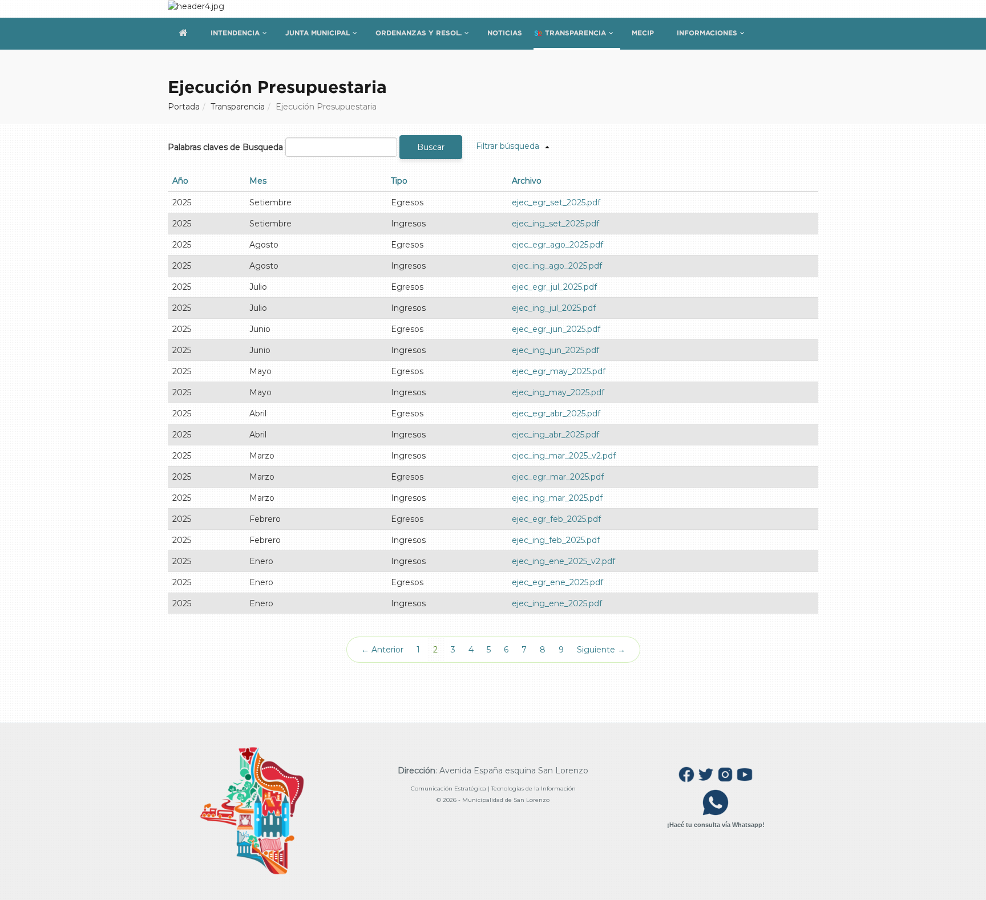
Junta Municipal (317, 33)
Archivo (527, 181)
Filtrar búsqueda (507, 146)
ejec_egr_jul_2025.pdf (554, 287)
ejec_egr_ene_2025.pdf (557, 582)
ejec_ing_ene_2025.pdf (557, 603)
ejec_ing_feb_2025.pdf (556, 540)
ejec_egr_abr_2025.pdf (556, 413)
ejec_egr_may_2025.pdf (558, 371)
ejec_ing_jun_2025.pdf (555, 350)
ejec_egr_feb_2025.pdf (556, 519)
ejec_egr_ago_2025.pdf (557, 245)
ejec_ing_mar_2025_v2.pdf (564, 456)
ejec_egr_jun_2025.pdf (556, 329)
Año (180, 181)
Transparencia (575, 33)
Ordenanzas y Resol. (418, 33)
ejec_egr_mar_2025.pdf (558, 477)
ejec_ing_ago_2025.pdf (557, 266)
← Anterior (382, 649)
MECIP (643, 33)
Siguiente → (601, 649)
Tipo (399, 181)
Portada (184, 107)
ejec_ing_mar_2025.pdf (557, 498)
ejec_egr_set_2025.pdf (556, 202)
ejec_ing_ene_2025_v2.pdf (563, 561)
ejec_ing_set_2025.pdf (555, 223)
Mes (257, 181)
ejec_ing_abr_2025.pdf (555, 434)
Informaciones (707, 33)
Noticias (504, 33)
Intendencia (235, 33)
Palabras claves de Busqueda (225, 147)
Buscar (430, 147)
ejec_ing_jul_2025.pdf (554, 308)
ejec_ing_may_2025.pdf (558, 392)
